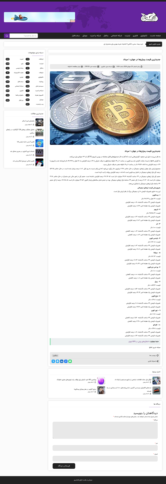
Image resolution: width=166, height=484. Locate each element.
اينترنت (127, 35)
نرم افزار (14, 100)
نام (156, 443)
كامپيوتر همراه (34, 95)
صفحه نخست (155, 35)
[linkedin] (61, 361)
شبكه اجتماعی (116, 35)
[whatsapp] (70, 361)
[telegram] (57, 361)
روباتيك (34, 82)
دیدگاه (155, 420)
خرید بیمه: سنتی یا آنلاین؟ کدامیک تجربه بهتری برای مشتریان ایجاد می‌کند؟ (120, 44)
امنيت (14, 59)
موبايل (84, 35)
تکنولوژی (143, 35)
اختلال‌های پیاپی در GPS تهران (139, 341)
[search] (7, 35)
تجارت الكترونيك (15, 73)
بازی (14, 64)
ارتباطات (34, 59)
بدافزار (106, 35)
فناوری (135, 35)
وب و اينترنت (34, 104)
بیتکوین (55, 355)
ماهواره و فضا (14, 95)
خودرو (14, 77)
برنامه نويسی (15, 68)
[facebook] (66, 361)
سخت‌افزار (76, 35)
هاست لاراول (82, 480)
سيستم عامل (34, 86)
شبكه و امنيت (95, 35)
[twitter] (53, 361)
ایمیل (155, 454)
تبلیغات (35, 73)
